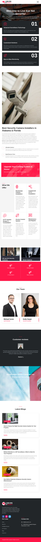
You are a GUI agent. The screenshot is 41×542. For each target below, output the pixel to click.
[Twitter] (6, 516)
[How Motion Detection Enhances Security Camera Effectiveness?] (10, 471)
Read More (5, 434)
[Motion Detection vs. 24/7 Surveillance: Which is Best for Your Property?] (10, 444)
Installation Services (5, 526)
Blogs (3, 530)
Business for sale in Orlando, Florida (8, 140)
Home (3, 522)
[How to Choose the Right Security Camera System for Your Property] (10, 418)
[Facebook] (3, 516)
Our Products (4, 528)
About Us (3, 524)
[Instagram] (9, 516)
